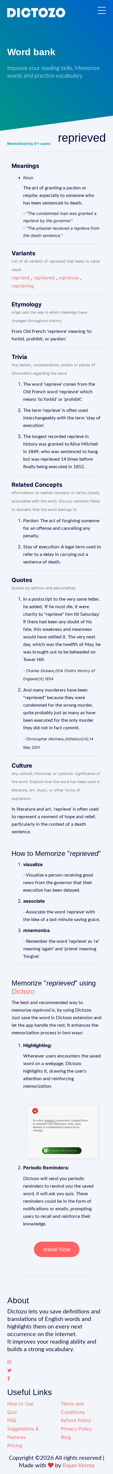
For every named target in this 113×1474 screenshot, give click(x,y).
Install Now (56, 1249)
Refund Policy (76, 1420)
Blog (66, 1437)
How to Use (20, 1404)
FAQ (11, 1420)
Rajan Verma (78, 1465)
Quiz (12, 1412)
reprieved (44, 278)
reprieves (69, 278)
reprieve (21, 278)
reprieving (23, 286)
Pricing (14, 1445)
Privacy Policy (76, 1429)
